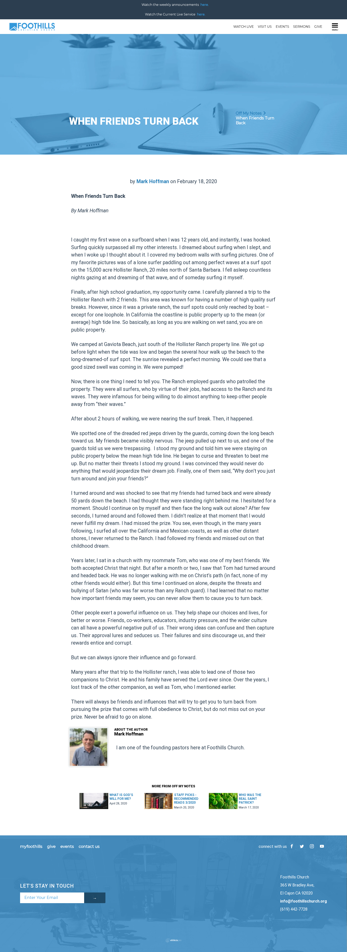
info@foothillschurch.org (303, 901)
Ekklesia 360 (173, 940)
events (67, 846)
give (51, 846)
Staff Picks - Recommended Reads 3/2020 (186, 798)
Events (282, 27)
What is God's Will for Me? (121, 797)
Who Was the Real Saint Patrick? (250, 798)
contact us (89, 846)
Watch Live (243, 27)
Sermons (301, 27)
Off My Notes (249, 113)
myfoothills (31, 846)
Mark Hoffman (152, 181)
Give (318, 27)
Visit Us (265, 27)
